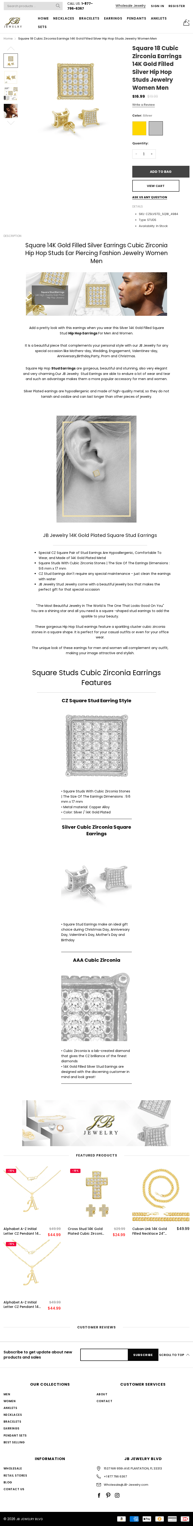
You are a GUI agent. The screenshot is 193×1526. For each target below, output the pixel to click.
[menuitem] (43, 18)
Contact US (14, 1489)
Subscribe (143, 1355)
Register (177, 6)
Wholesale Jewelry (131, 5)
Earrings (113, 18)
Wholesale (13, 1468)
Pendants (136, 18)
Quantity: (140, 143)
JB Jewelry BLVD (29, 1519)
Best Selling (14, 1442)
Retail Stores (15, 1475)
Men (7, 1394)
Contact (104, 1401)
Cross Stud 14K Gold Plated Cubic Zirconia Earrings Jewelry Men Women (86, 1231)
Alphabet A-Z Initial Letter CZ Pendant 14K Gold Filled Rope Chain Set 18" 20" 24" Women (22, 1304)
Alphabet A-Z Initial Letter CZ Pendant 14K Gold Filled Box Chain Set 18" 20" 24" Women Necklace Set (22, 1231)
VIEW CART (156, 186)
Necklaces (63, 18)
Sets (42, 26)
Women (10, 1401)
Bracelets (89, 18)
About (101, 1394)
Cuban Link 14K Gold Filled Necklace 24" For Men (149, 1231)
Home (43, 18)
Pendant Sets (15, 1435)
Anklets (159, 18)
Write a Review (143, 104)
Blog (8, 1482)
